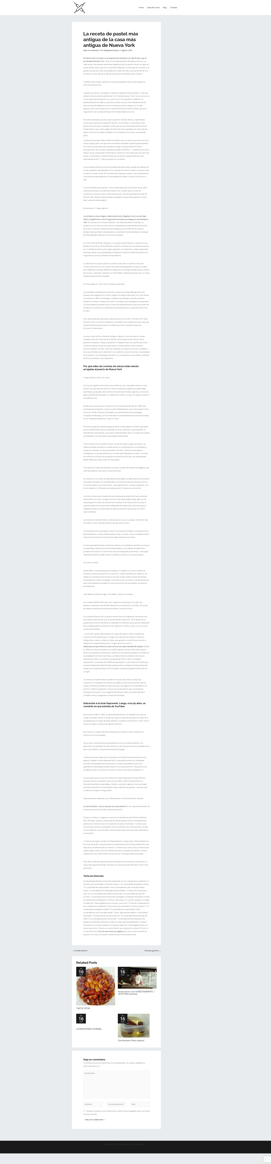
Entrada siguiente (152, 950)
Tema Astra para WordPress (156, 1144)
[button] (190, 7)
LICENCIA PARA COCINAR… (89, 1029)
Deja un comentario (91, 50)
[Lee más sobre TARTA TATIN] (95, 986)
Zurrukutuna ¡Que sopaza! (131, 1040)
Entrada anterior (80, 950)
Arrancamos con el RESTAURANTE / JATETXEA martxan (136, 992)
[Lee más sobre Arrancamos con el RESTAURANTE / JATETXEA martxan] (137, 977)
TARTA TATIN (83, 1008)
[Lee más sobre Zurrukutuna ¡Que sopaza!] (134, 1025)
